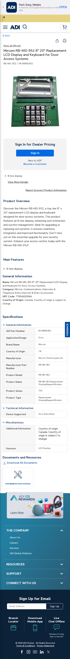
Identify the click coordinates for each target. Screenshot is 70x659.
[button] (67, 329)
